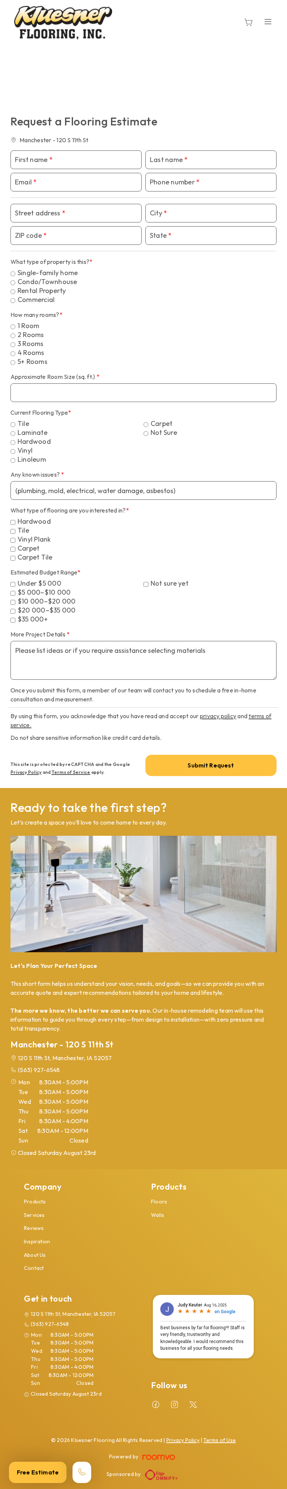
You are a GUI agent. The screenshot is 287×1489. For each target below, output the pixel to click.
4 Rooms (31, 352)
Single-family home (48, 272)
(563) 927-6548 (39, 1070)
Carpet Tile (35, 557)
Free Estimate (38, 1472)
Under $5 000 (39, 583)
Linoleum (32, 459)
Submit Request (211, 765)
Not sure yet (169, 583)
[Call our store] (81, 1472)
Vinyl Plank (34, 539)
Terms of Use (219, 1440)
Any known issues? (35, 474)
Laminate (32, 432)
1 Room (28, 325)
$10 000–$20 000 (47, 601)
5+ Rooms (32, 361)
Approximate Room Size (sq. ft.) (53, 376)
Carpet (161, 423)
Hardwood (34, 441)
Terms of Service (71, 772)
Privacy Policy (25, 772)
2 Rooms (31, 334)
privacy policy (218, 716)
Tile (23, 423)
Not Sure (164, 432)
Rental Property (42, 290)
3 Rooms (31, 343)
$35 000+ (33, 619)
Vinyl (25, 450)
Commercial (36, 299)
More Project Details (38, 634)
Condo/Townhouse (47, 281)
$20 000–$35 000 (47, 610)
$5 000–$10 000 (44, 592)
